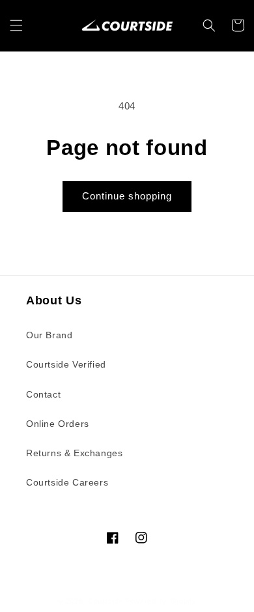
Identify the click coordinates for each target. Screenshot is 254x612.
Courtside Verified (66, 364)
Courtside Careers (67, 482)
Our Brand (49, 335)
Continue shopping (127, 195)
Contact (43, 394)
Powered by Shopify (161, 601)
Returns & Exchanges (74, 453)
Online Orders (57, 423)
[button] (16, 25)
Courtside (105, 601)
